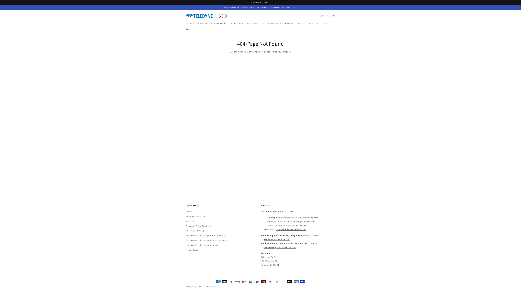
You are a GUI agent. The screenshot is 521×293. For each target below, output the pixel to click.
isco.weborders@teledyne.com (291, 229)
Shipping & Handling (195, 231)
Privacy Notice (192, 250)
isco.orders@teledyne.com (305, 217)
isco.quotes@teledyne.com (301, 221)
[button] (322, 16)
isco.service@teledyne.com (277, 239)
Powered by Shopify (209, 287)
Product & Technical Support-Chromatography (206, 240)
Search (189, 211)
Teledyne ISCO (196, 287)
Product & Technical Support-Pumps (202, 245)
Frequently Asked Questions (198, 226)
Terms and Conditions (195, 216)
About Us (190, 221)
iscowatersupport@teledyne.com (280, 247)
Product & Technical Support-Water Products (205, 235)
